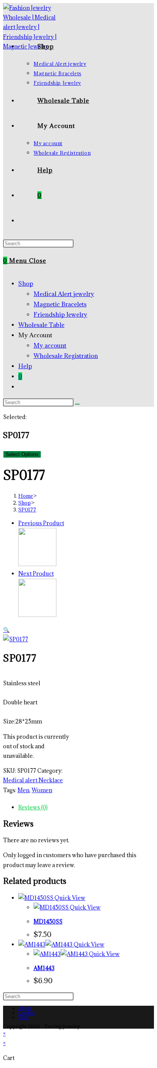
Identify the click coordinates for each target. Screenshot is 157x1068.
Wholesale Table (41, 324)
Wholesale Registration (66, 355)
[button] (6, 629)
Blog (23, 1017)
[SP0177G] (37, 614)
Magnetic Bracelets (60, 304)
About (25, 1008)
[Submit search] (77, 404)
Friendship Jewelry (60, 314)
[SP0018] (37, 564)
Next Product (36, 573)
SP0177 (27, 509)
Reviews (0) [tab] (33, 807)
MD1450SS (48, 921)
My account (50, 345)
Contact (27, 1013)
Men (23, 790)
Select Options (22, 454)
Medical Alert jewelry (64, 294)
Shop (25, 283)
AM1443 (44, 968)
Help (25, 366)
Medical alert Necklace (33, 780)
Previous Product (41, 523)
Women (42, 790)
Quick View (69, 897)
